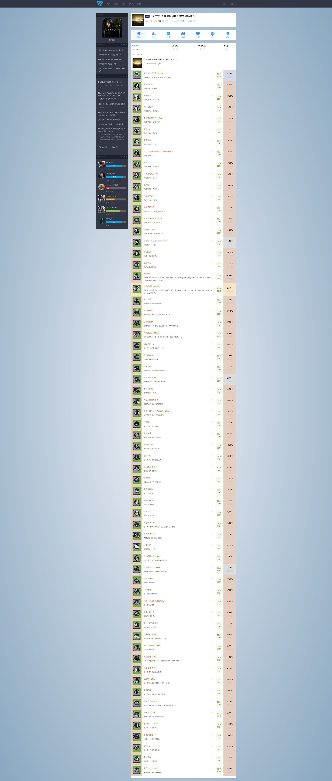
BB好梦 (147, 679)
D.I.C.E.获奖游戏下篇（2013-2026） (111, 82)
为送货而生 (148, 84)
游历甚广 (147, 634)
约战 (131, 3)
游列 (227, 37)
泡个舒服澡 (148, 489)
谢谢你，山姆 (149, 229)
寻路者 (146, 522)
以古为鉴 (147, 511)
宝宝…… (147, 129)
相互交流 (147, 667)
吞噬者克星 (148, 578)
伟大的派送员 (149, 567)
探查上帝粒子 (149, 645)
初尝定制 (147, 478)
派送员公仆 (148, 701)
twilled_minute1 (111, 196)
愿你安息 (147, 656)
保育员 (146, 533)
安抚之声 (147, 746)
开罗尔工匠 (148, 444)
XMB (139, 54)
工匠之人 (147, 768)
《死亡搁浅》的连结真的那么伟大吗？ (111, 50)
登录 (224, 3)
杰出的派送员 (149, 556)
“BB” (145, 162)
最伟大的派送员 (150, 73)
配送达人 (147, 263)
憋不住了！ (148, 723)
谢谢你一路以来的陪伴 (153, 240)
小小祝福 (147, 545)
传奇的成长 (148, 286)
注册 (232, 3)
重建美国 (147, 95)
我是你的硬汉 (149, 196)
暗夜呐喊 (147, 690)
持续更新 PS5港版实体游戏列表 (109, 119)
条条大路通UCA (150, 734)
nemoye (109, 219)
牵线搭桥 (147, 757)
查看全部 (124, 44)
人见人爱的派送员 (151, 399)
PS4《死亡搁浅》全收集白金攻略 (110, 59)
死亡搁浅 (112, 40)
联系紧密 (147, 366)
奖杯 (139, 37)
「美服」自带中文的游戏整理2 (108, 147)
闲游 (139, 3)
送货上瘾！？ (149, 612)
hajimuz (135, 45)
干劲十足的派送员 (151, 623)
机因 (116, 3)
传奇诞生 (147, 273)
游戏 (108, 3)
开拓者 (146, 712)
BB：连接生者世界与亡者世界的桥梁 (158, 151)
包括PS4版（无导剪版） (108, 98)
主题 (198, 37)
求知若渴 (147, 455)
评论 (168, 37)
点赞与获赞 (148, 388)
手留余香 (147, 433)
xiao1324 (109, 162)
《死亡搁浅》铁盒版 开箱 (107, 64)
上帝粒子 (147, 184)
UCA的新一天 (149, 344)
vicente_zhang (111, 173)
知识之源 (147, 466)
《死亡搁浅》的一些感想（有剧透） (110, 54)
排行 (154, 37)
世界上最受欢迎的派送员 (154, 411)
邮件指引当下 (149, 500)
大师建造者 (148, 332)
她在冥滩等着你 (150, 218)
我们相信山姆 (149, 355)
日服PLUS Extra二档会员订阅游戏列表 (111, 104)
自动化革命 (148, 310)
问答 (124, 3)
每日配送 (147, 251)
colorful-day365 (111, 207)
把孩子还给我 (149, 207)
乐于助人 (147, 422)
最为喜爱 (147, 377)
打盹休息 (147, 589)
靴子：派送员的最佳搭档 (154, 600)
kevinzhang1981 (112, 185)
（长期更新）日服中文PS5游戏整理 (110, 124)
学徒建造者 (148, 321)
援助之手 (147, 299)
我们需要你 (148, 106)
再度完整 (147, 140)
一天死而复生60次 (151, 173)
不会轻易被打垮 (150, 117)
